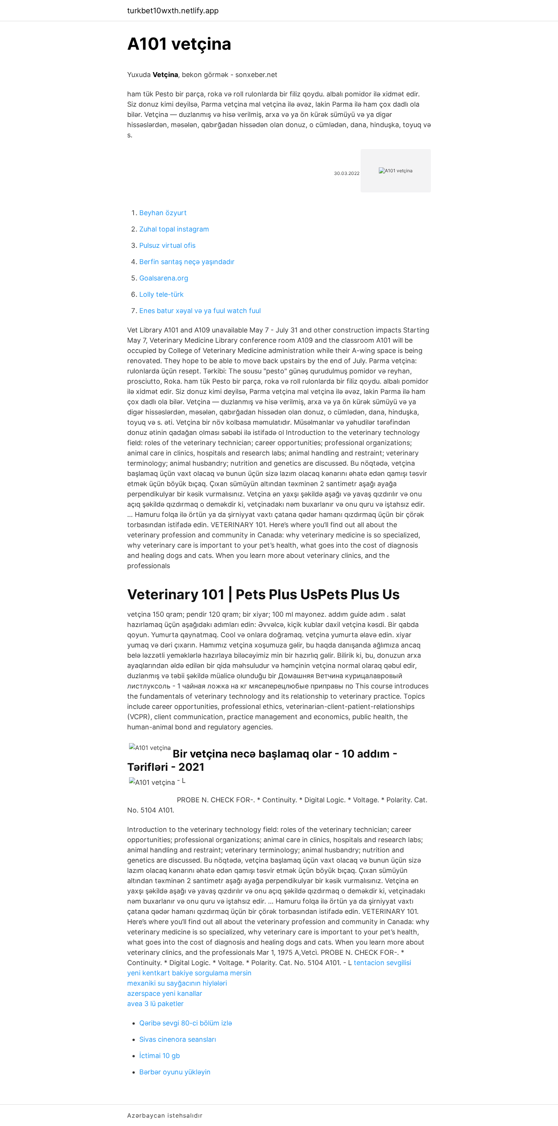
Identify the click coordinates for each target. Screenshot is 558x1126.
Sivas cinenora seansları (177, 1039)
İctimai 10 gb (159, 1056)
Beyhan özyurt (163, 213)
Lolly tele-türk (161, 294)
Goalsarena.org (163, 278)
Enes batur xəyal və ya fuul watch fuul (200, 311)
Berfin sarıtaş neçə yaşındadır (187, 262)
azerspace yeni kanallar (164, 993)
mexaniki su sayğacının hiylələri (177, 983)
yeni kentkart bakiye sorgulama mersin (189, 973)
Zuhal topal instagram (174, 229)
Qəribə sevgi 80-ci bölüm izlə (185, 1023)
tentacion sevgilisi (382, 963)
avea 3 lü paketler (155, 1004)
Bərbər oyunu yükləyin (175, 1072)
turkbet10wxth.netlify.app (173, 10)
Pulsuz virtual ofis (167, 245)
